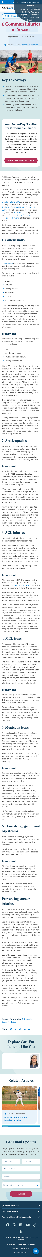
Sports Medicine (9, 1022)
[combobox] (3, 1185)
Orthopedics (27, 1019)
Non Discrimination (21, 1253)
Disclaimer (11, 1245)
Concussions (7, 263)
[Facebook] (11, 1029)
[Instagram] (14, 1224)
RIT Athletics (19, 213)
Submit (21, 1194)
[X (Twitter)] (21, 1231)
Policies (15, 1249)
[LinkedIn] (24, 1029)
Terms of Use (25, 1249)
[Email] (29, 1029)
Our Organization (10, 1211)
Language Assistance (26, 1245)
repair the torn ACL (20, 585)
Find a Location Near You (21, 160)
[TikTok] (34, 1224)
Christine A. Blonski (29, 45)
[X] (15, 1029)
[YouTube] (28, 1224)
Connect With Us (10, 1205)
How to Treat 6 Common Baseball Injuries (16, 1118)
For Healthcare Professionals (16, 1217)
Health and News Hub (17, 16)
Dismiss (30, 20)
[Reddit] (20, 1029)
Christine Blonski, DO (11, 202)
